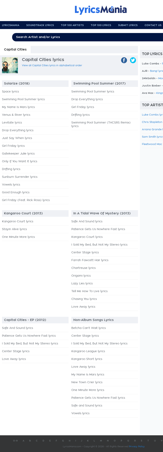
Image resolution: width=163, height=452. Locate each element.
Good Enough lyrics (15, 192)
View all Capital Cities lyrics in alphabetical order (52, 65)
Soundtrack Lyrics (40, 25)
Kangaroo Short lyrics (86, 359)
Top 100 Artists (72, 25)
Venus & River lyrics (16, 115)
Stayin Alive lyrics (14, 229)
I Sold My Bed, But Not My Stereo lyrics (99, 244)
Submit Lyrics (128, 25)
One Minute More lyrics (18, 237)
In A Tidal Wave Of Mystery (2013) (102, 213)
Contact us (153, 25)
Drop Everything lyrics (17, 130)
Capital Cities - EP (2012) (25, 320)
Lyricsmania (10, 25)
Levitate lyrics (12, 122)
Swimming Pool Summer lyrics (23, 99)
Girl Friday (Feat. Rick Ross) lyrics (26, 200)
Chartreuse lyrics (83, 268)
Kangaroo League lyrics (88, 351)
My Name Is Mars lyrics (18, 107)
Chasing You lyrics (84, 299)
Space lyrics (10, 91)
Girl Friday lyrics (13, 146)
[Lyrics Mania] (104, 10)
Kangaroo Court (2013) (23, 213)
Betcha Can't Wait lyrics (88, 328)
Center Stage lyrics (85, 252)
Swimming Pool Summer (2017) (99, 83)
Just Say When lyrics (17, 138)
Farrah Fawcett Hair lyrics (89, 260)
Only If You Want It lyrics (19, 161)
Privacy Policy (137, 446)
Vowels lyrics (11, 184)
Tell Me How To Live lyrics (89, 291)
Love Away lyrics (83, 306)
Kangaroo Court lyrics (17, 221)
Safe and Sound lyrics (86, 405)
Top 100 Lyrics (101, 25)
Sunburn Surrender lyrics (19, 177)
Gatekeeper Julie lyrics (18, 153)
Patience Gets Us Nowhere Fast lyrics (98, 229)
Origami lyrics (81, 275)
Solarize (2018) (17, 83)
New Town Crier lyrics (86, 382)
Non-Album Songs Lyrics (93, 320)
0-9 (15, 441)
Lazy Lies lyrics (82, 283)
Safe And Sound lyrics (86, 221)
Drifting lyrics (11, 169)
